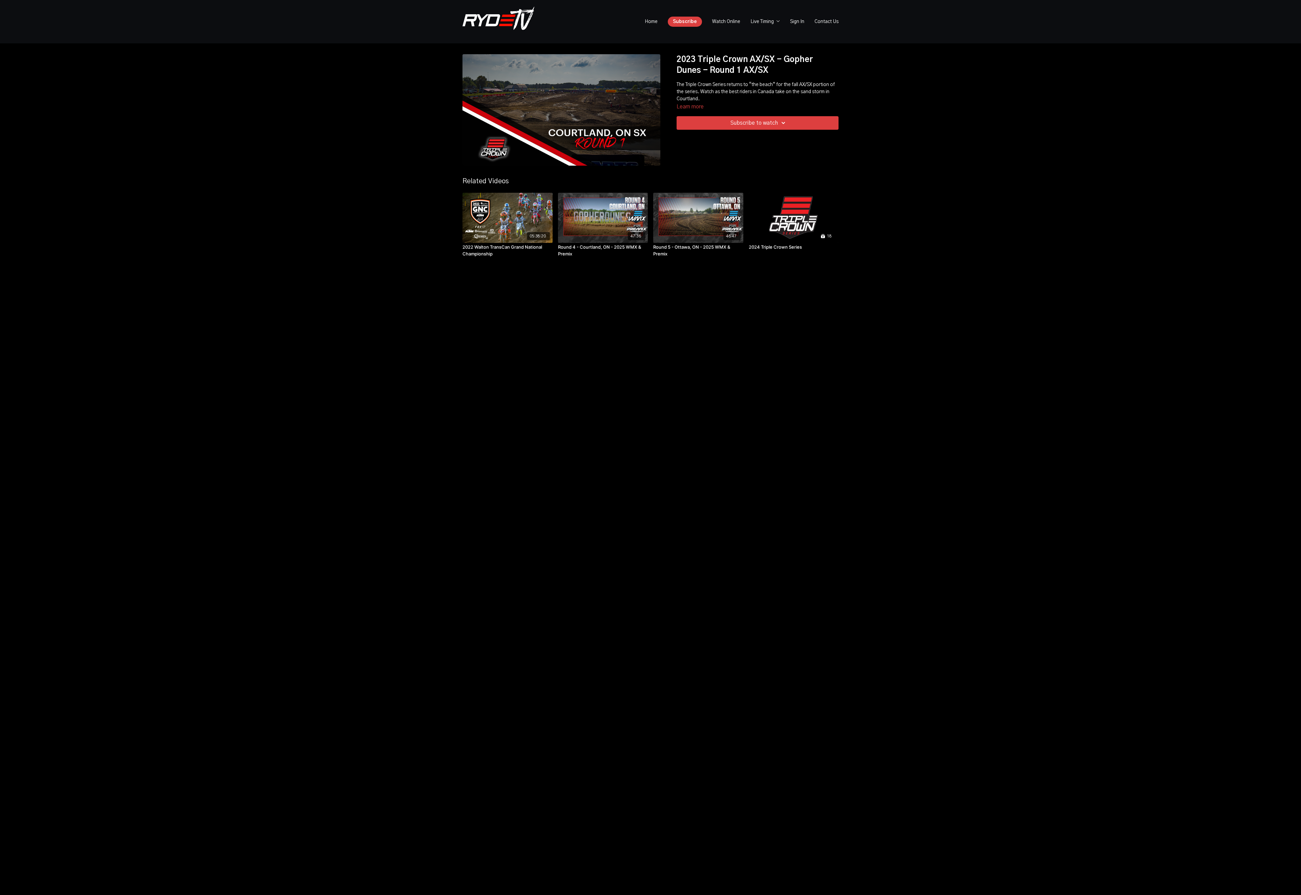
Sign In (797, 21)
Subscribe (685, 21)
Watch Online (726, 21)
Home (651, 21)
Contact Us (826, 21)
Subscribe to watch (754, 123)
